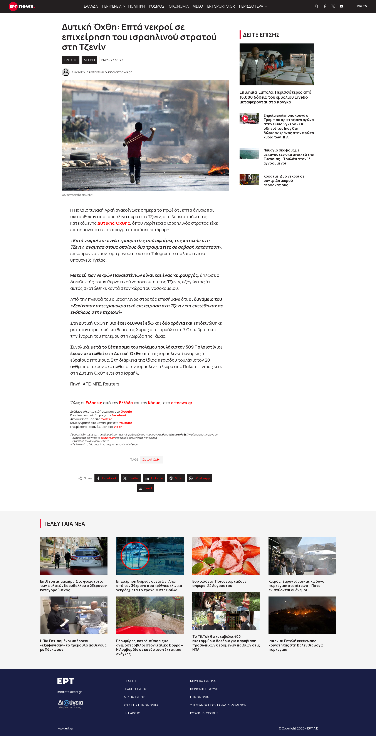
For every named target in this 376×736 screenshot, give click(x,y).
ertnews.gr (107, 438)
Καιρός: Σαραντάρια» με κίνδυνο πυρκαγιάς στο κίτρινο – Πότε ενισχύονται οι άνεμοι (296, 585)
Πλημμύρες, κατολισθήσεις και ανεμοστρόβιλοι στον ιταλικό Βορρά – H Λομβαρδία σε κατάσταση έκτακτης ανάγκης (149, 647)
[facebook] (325, 6)
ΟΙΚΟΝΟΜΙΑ (179, 6)
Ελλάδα (126, 402)
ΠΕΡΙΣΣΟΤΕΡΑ (251, 6)
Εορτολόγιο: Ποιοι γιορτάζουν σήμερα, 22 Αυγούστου (219, 583)
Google (126, 411)
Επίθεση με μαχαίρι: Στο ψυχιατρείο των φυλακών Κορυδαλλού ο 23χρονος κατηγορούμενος (73, 585)
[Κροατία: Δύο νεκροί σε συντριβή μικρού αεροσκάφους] (249, 179)
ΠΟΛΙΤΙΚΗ (136, 6)
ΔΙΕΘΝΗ (89, 60)
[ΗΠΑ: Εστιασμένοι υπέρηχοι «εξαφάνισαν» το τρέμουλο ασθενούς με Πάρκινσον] (73, 615)
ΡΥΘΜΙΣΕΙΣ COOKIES (204, 713)
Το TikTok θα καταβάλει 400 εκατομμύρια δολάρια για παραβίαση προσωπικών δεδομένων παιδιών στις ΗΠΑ (226, 643)
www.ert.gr (65, 728)
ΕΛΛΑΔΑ (91, 6)
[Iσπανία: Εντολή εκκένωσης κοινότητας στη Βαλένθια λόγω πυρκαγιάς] (302, 615)
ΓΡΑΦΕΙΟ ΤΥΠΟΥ (135, 689)
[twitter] (333, 6)
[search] (317, 6)
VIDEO (198, 6)
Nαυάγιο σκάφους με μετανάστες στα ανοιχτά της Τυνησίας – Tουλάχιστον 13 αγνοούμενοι (289, 157)
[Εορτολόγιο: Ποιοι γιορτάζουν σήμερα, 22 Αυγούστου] (226, 556)
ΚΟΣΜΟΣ (156, 6)
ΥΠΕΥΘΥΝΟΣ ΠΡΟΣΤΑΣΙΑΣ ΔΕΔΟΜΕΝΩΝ (218, 705)
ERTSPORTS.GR (221, 6)
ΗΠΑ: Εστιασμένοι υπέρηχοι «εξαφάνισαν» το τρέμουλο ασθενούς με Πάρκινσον (73, 645)
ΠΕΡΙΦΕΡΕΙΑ (111, 6)
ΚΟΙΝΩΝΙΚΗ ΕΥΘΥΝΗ (204, 689)
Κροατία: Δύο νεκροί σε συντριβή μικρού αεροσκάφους (284, 180)
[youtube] (342, 6)
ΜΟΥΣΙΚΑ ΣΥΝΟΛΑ (203, 681)
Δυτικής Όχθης (113, 223)
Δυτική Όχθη (152, 459)
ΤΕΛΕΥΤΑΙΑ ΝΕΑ (64, 523)
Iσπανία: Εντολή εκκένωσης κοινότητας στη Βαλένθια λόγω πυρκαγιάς (296, 645)
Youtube (125, 423)
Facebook (119, 415)
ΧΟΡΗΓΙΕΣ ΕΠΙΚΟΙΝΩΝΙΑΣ (141, 705)
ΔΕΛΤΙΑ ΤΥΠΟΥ (134, 697)
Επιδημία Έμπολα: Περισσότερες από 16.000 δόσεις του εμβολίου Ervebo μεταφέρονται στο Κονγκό (275, 97)
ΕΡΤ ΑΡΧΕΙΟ (132, 713)
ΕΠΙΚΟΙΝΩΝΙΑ (199, 697)
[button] (123, 6)
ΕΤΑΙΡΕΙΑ (130, 681)
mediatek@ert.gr (69, 692)
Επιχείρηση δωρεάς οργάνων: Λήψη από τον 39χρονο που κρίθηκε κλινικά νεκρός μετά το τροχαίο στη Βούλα (149, 585)
